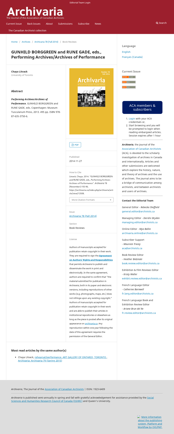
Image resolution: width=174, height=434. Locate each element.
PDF (76, 144)
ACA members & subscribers (142, 107)
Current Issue (14, 23)
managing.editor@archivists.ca (140, 222)
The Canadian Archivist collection (27, 30)
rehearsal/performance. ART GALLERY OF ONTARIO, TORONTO (71, 357)
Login (132, 118)
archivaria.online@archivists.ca (140, 233)
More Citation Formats (83, 199)
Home (14, 41)
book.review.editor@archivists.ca (140, 263)
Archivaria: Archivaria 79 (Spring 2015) (40, 360)
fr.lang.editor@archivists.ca (137, 293)
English (126, 51)
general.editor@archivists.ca (138, 211)
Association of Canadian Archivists (141, 148)
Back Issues (33, 23)
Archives (26, 41)
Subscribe (83, 23)
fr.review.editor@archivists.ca (139, 313)
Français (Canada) (132, 57)
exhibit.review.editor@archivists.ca (142, 278)
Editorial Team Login (80, 2)
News (98, 23)
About (49, 23)
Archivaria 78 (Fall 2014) (46, 41)
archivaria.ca (91, 323)
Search (162, 22)
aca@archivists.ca (132, 248)
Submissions (65, 23)
